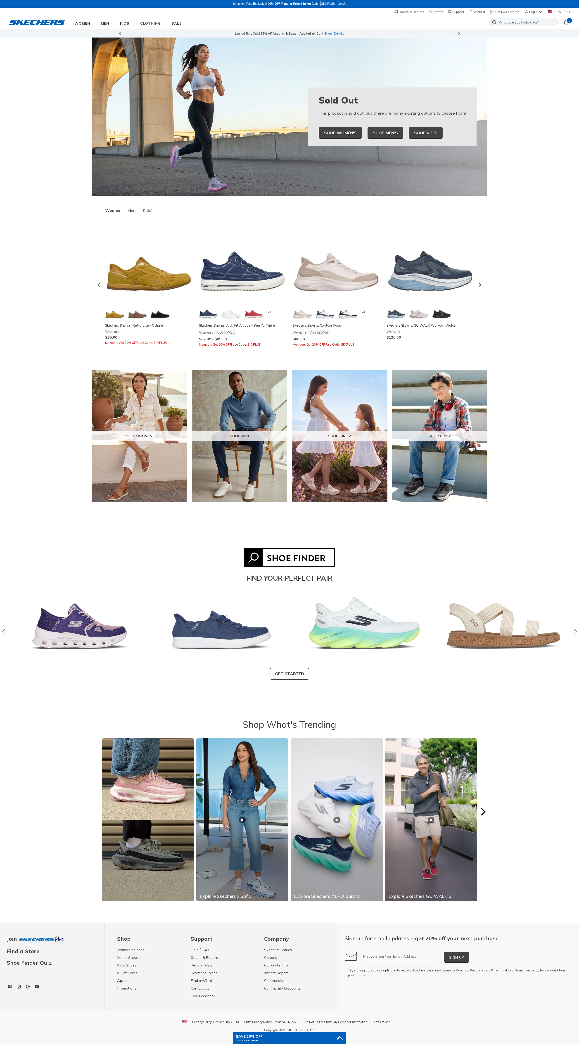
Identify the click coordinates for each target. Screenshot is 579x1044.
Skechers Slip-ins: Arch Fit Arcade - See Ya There (237, 325)
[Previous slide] (120, 33)
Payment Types (204, 973)
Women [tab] (112, 210)
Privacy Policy (480, 970)
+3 (269, 312)
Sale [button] (176, 23)
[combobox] (524, 22)
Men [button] (105, 23)
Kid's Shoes (126, 965)
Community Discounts (282, 988)
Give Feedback (203, 996)
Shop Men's (385, 132)
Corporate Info (276, 965)
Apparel (124, 980)
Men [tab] (131, 210)
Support (457, 12)
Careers (270, 957)
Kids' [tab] (147, 210)
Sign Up (456, 957)
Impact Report (276, 973)
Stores (437, 12)
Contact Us (200, 988)
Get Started (289, 673)
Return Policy (202, 965)
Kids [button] (124, 23)
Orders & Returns (411, 12)
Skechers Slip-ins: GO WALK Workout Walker (422, 325)
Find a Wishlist (203, 980)
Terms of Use (504, 970)
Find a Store (23, 951)
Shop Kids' (425, 132)
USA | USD (561, 12)
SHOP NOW (309, 33)
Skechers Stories (278, 949)
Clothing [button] (150, 23)
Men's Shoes (128, 957)
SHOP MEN (239, 436)
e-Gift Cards (127, 973)
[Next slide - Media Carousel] (482, 811)
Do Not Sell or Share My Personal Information (335, 1022)
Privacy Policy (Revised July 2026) (215, 1022)
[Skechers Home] (37, 22)
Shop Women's (340, 132)
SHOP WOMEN (139, 436)
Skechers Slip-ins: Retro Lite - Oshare (134, 325)
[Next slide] (459, 33)
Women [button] (82, 23)
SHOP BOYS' (439, 436)
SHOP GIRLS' (339, 436)
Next (574, 632)
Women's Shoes (131, 949)
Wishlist (478, 12)
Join (13, 939)
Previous (5, 632)
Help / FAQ (200, 949)
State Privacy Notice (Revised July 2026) (271, 1022)
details (342, 3)
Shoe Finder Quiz (29, 962)
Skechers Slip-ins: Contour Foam (317, 325)
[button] (534, 12)
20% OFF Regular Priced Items (289, 3)
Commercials (274, 980)
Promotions (126, 988)
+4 (363, 312)
